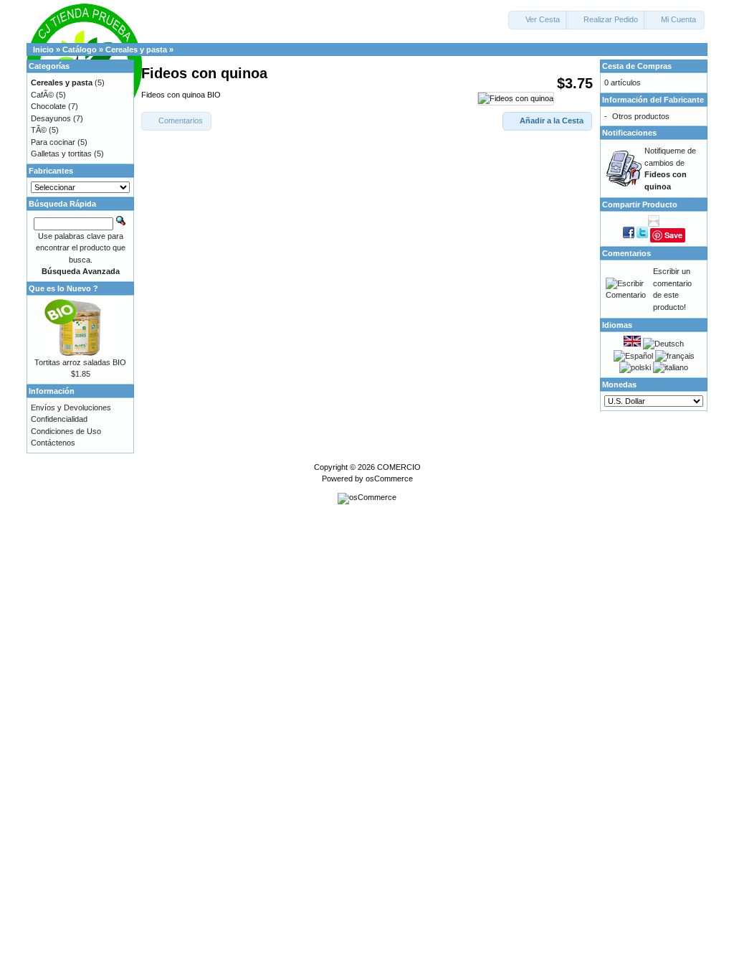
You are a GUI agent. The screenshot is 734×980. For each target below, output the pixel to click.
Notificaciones (629, 132)
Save (673, 235)
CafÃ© (42, 94)
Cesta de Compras (637, 66)
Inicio (43, 49)
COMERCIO (399, 467)
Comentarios (626, 253)
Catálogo (79, 49)
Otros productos (640, 116)
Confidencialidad (59, 419)
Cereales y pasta (136, 49)
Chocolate (48, 106)
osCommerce (389, 478)
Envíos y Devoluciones (71, 407)
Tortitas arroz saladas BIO (80, 362)
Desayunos (51, 118)
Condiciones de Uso (66, 431)
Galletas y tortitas (61, 153)
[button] (538, 20)
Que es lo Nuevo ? (63, 288)
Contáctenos (53, 442)
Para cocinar (53, 142)
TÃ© (39, 130)
